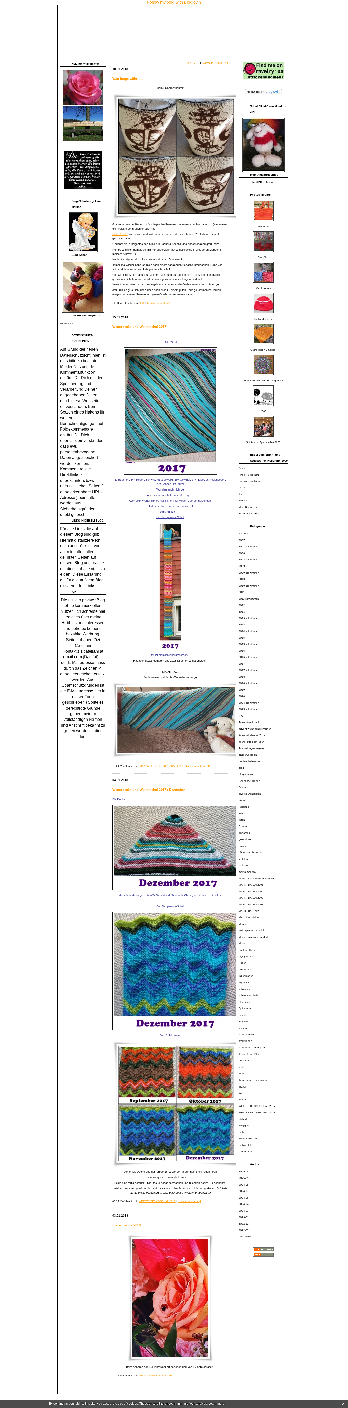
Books (242, 787)
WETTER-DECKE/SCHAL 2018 (257, 1112)
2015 (242, 637)
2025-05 (244, 1178)
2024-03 (244, 1210)
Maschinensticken (249, 917)
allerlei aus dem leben (251, 741)
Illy (240, 494)
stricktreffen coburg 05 (252, 1047)
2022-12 (244, 1223)
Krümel (243, 500)
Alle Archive (245, 1236)
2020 (242, 696)
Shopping (244, 1002)
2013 (242, 611)
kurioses (243, 865)
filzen (242, 819)
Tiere (242, 1073)
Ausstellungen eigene (251, 748)
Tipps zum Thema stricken (254, 1080)
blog (241, 767)
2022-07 (244, 1230)
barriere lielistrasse (249, 761)
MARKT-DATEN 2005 (251, 884)
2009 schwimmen (249, 572)
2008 (263, 411)
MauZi (242, 924)
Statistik (243, 1021)
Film (241, 813)
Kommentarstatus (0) (159, 1375)
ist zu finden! (263, 182)
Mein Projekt (120, 234)
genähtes (244, 832)
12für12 (243, 533)
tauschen (244, 1060)
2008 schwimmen (249, 559)
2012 (242, 605)
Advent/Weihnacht (249, 722)
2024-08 (244, 1184)
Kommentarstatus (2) (190, 1201)
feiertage (244, 806)
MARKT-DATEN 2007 (251, 897)
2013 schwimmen (249, 618)
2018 (242, 676)
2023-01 (244, 1217)
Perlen (242, 962)
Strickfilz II (263, 257)
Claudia (243, 487)
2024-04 (244, 1204)
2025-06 (244, 1171)
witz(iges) (244, 1125)
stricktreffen (245, 1040)
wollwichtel (245, 1145)
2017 (242, 663)
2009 (242, 566)
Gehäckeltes (263, 288)
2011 (242, 592)
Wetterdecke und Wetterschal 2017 (139, 327)
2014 (242, 624)
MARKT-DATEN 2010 (251, 911)
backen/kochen (248, 754)
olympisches (246, 956)
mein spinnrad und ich (252, 930)
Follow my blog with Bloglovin (174, 2)
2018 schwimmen (249, 683)
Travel (242, 1086)
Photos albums (260, 194)
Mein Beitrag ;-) (248, 507)
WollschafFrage (248, 1138)
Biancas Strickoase (250, 481)
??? (241, 715)
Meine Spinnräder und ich (254, 937)
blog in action (247, 774)
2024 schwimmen (249, 702)
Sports (242, 1015)
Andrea (243, 468)
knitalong (244, 859)
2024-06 (244, 1197)
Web (241, 1093)
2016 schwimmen (249, 657)
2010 (242, 579)
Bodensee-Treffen (249, 780)
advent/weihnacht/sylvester (255, 728)
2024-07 (244, 1191)
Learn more (216, 1403)
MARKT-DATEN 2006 (251, 891)
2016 (242, 650)
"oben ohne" (246, 1151)
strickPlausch (246, 1034)
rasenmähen (246, 975)
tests (241, 1067)
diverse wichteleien (250, 793)
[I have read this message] (343, 1404)
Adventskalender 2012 (252, 735)
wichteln (243, 1119)
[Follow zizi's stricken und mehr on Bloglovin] (263, 94)
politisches (245, 969)
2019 (242, 689)
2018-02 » (222, 62)
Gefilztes (263, 226)
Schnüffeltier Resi (249, 513)
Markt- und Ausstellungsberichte (257, 878)
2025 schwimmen (249, 709)
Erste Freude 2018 (126, 1225)
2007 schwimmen (249, 546)
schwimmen (245, 989)
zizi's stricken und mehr (92, 11)
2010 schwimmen (249, 585)
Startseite (207, 62)
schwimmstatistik (248, 995)
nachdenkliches (248, 949)
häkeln (243, 846)
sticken (243, 1028)
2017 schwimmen (249, 670)
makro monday (247, 871)
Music (242, 943)
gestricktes (245, 839)
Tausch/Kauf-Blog (249, 1054)
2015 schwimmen (249, 644)
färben (242, 800)
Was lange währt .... (127, 79)
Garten (243, 826)
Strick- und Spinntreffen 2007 (263, 442)
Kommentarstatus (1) (159, 303)
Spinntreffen (246, 1008)
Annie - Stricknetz (249, 474)
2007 (242, 540)
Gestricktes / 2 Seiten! (263, 349)
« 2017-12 (193, 62)
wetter (242, 1099)
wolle (242, 1132)
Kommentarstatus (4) (197, 765)
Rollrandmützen (263, 319)
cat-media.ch (67, 323)
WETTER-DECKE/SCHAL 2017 (257, 1106)
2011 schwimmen (249, 598)
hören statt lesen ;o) (250, 852)
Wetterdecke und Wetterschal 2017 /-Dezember (148, 790)
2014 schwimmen (249, 631)
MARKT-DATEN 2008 (251, 904)
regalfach (244, 982)
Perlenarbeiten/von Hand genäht (263, 380)
